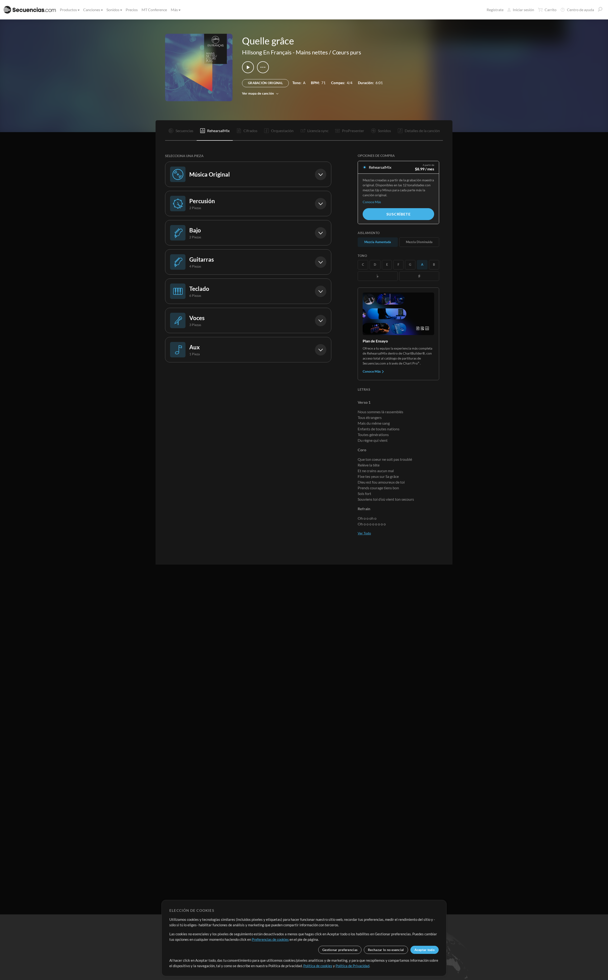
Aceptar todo (424, 950)
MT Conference (154, 9)
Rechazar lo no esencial (386, 950)
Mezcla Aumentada (377, 242)
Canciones (91, 9)
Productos (68, 9)
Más (174, 9)
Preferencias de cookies (270, 939)
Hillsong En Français (266, 52)
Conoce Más (372, 202)
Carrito (550, 9)
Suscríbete (398, 214)
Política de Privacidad (352, 966)
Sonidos (112, 9)
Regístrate (495, 9)
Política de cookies (317, 966)
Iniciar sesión (523, 9)
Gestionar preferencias (339, 950)
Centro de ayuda (580, 9)
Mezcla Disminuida (419, 242)
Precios (132, 9)
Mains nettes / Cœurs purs (328, 52)
